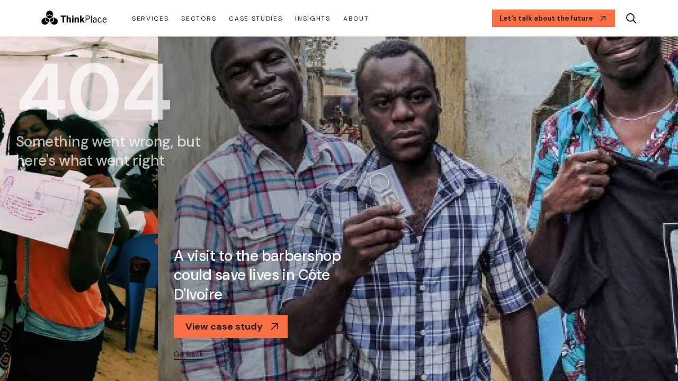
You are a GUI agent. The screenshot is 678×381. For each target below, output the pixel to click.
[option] (339, 209)
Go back (31, 354)
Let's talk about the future (546, 18)
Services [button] (150, 18)
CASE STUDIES (255, 18)
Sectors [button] (198, 18)
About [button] (356, 18)
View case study (66, 326)
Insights (312, 18)
